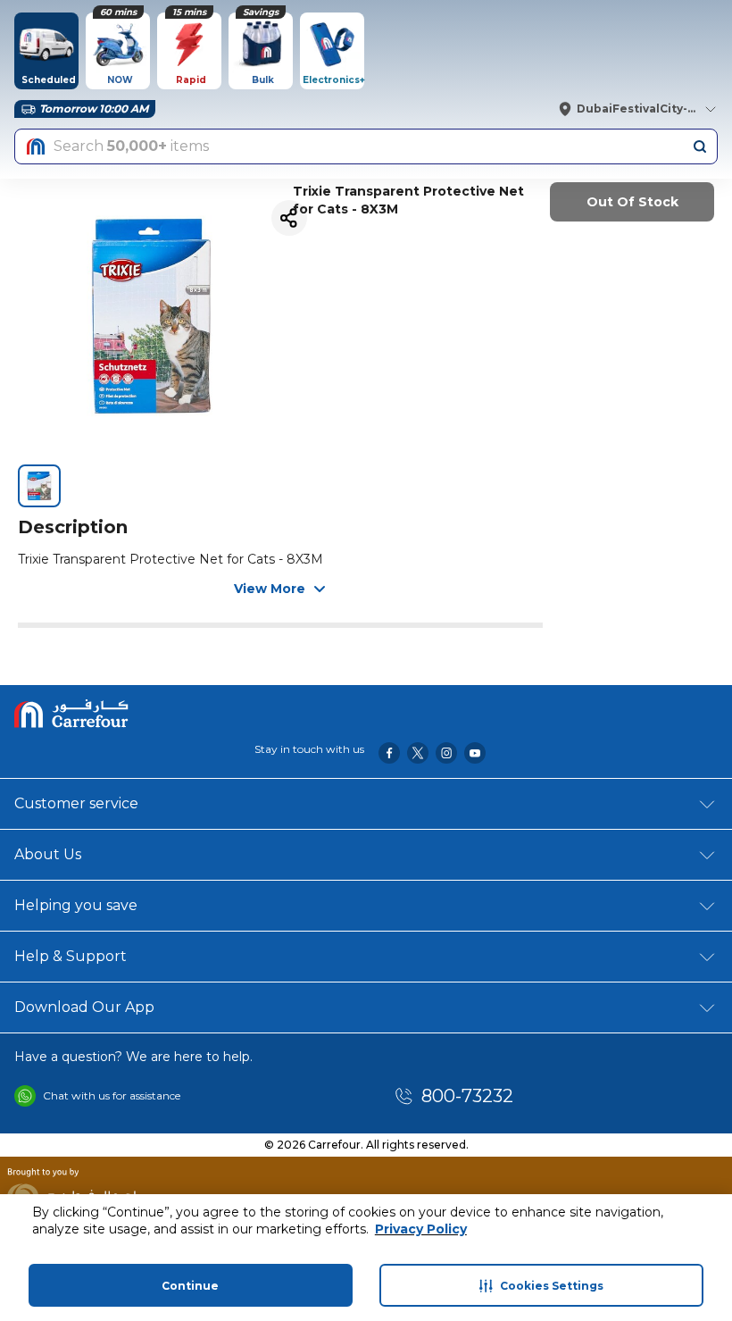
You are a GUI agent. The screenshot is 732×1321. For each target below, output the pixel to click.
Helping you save (75, 905)
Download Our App (84, 1007)
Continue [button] (190, 1285)
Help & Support (70, 956)
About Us (47, 854)
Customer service (76, 803)
